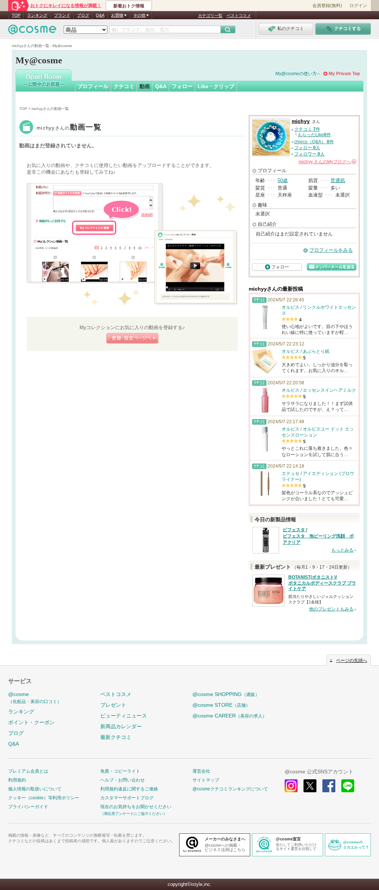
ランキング (37, 15)
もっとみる (342, 550)
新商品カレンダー (121, 726)
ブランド (62, 15)
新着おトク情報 (128, 6)
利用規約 (17, 780)
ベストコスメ (239, 15)
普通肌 (338, 180)
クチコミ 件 (307, 129)
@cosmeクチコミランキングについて (230, 789)
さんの (327, 161)
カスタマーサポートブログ (127, 797)
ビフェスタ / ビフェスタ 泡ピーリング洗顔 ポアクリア (318, 536)
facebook (328, 785)
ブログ (83, 15)
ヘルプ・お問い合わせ (122, 780)
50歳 (283, 180)
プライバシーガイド (28, 806)
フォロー (182, 86)
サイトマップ (205, 780)
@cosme (34, 697)
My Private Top (344, 73)
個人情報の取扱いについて (34, 789)
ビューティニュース (123, 716)
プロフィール (92, 86)
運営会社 (201, 771)
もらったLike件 (314, 134)
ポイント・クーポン (31, 722)
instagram (291, 785)
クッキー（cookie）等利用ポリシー (43, 797)
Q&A (100, 15)
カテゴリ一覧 (210, 15)
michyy (69, 128)
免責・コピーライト (120, 771)
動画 (145, 86)
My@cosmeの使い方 (296, 73)
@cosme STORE (221, 705)
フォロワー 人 (309, 154)
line (347, 785)
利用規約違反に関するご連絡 (129, 789)
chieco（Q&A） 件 (314, 141)
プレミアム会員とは (28, 771)
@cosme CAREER (229, 716)
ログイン (358, 5)
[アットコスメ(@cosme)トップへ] (32, 31)
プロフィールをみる (331, 250)
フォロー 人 (307, 147)
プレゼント (113, 705)
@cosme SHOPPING (225, 694)
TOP (16, 15)
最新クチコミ (115, 737)
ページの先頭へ (351, 660)
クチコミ (124, 86)
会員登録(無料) (327, 5)
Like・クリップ (216, 86)
